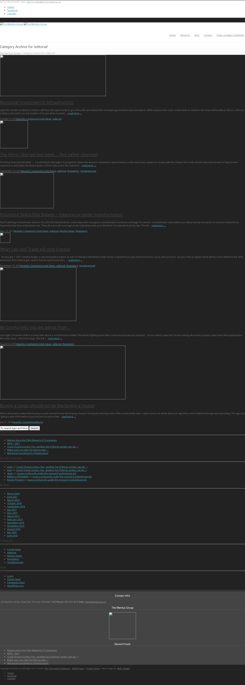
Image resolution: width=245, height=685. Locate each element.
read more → (75, 113)
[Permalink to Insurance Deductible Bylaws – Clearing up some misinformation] (27, 207)
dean (19, 118)
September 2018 (16, 506)
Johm (10, 466)
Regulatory (73, 171)
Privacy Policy (93, 668)
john (9, 470)
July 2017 (12, 509)
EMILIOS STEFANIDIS (18, 476)
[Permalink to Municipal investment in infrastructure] (53, 95)
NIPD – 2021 (13, 443)
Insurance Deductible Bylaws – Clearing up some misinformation (61, 214)
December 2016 (15, 522)
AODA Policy (78, 668)
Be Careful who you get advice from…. (35, 327)
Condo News (44, 118)
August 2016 (13, 529)
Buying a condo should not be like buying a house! (47, 405)
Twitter (11, 7)
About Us (185, 35)
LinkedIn (11, 13)
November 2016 (15, 525)
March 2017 (13, 516)
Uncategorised (88, 171)
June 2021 (12, 496)
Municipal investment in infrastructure (36, 102)
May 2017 (12, 513)
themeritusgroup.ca (95, 601)
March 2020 (13, 500)
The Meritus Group (10, 53)
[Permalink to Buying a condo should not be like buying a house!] (63, 398)
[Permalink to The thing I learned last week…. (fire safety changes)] (14, 147)
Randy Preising (15, 479)
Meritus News (67, 231)
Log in (10, 576)
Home (172, 35)
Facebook (12, 10)
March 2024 (13, 493)
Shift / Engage (123, 668)
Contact (208, 35)
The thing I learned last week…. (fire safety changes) (49, 154)
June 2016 (12, 535)
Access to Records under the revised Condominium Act (46, 473)
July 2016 (12, 532)
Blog (197, 35)
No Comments (30, 118)
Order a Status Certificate (230, 35)
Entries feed (13, 579)
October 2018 (14, 503)
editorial (57, 118)
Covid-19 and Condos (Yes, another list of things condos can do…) (42, 446)
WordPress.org (15, 585)
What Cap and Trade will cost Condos (35, 249)
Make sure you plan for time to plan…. (27, 449)
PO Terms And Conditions (57, 668)
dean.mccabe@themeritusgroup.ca (43, 2)
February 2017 (15, 519)
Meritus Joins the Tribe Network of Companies (32, 440)
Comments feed (16, 582)
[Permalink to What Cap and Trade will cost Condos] (5, 242)
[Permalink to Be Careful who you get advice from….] (38, 320)
